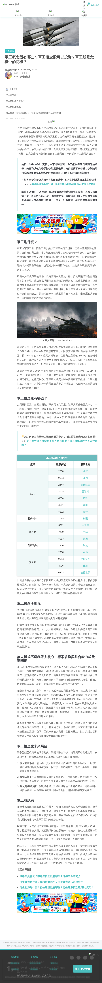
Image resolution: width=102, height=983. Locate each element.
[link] (57, 223)
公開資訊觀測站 (67, 942)
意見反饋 (34, 957)
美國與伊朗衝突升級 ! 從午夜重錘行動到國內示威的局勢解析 (63, 184)
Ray (16, 76)
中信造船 (85, 559)
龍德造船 (85, 572)
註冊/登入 (95, 5)
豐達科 (85, 491)
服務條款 (53, 957)
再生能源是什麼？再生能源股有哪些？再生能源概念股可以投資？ (56, 887)
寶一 (85, 511)
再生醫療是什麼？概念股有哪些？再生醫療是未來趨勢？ (51, 881)
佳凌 (85, 565)
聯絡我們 (15, 957)
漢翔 (85, 478)
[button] (47, 231)
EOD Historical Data (53, 942)
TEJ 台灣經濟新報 (38, 942)
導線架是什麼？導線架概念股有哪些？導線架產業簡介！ (51, 876)
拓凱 (85, 498)
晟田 (85, 505)
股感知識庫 (25, 76)
